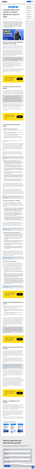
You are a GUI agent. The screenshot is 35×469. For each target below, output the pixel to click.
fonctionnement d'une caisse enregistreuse (11, 366)
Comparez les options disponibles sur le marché (29, 14)
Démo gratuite (29, 1)
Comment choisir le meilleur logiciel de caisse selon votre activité (30, 8)
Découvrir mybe (19, 79)
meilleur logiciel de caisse (7, 48)
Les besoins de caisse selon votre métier (30, 12)
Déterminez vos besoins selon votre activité (29, 10)
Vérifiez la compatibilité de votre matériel (30, 18)
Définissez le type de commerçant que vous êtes (30, 16)
